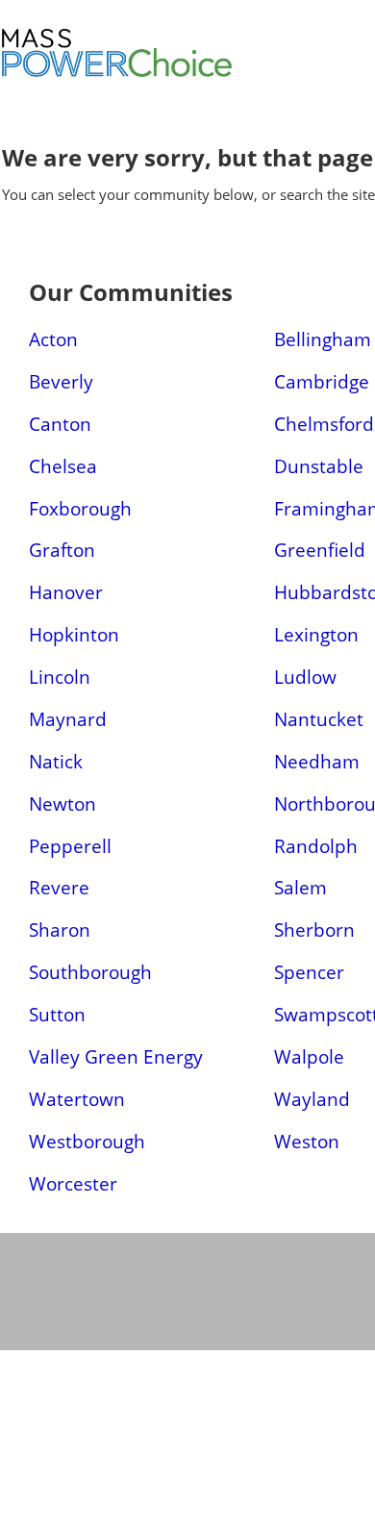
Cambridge (321, 381)
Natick (56, 761)
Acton (53, 339)
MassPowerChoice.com (184, 77)
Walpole (309, 1056)
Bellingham (322, 339)
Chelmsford (324, 424)
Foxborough (80, 508)
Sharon (59, 929)
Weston (306, 1141)
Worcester (73, 1183)
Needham (317, 761)
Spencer (309, 972)
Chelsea (63, 466)
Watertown (77, 1099)
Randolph (316, 846)
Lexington (316, 634)
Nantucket (318, 719)
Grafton (62, 550)
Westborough (87, 1141)
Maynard (68, 719)
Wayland (312, 1099)
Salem (300, 887)
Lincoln (59, 677)
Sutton (57, 1014)
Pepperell (70, 846)
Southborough (90, 972)
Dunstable (318, 466)
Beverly (61, 381)
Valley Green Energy (116, 1056)
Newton (62, 803)
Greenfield (319, 550)
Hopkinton (74, 634)
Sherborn (314, 929)
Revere (59, 887)
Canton (60, 424)
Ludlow (305, 677)
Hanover (66, 592)
